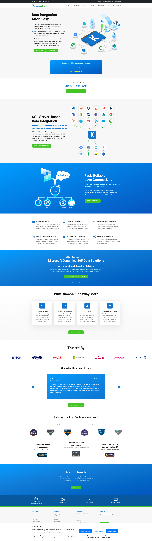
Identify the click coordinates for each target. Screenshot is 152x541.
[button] (70, 95)
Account (34, 1)
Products (69, 5)
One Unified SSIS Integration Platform (76, 63)
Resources (111, 5)
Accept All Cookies (85, 531)
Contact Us (76, 487)
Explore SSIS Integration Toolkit (76, 270)
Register (60, 514)
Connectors (84, 5)
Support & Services (101, 5)
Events (33, 517)
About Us (118, 5)
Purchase (92, 5)
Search (99, 1)
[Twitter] (104, 514)
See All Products (75, 332)
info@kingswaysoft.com (108, 1)
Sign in (55, 514)
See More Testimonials (76, 405)
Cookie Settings (99, 531)
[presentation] (33, 387)
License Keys (57, 521)
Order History (57, 517)
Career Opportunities (36, 521)
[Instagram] (112, 514)
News (33, 515)
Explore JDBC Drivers (92, 200)
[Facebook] (101, 514)
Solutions (76, 5)
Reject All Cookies (112, 531)
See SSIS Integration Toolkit (41, 145)
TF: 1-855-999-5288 (81, 522)
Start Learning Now (76, 91)
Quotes (39, 1)
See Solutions (39, 50)
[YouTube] (110, 514)
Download (52, 50)
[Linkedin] (107, 514)
